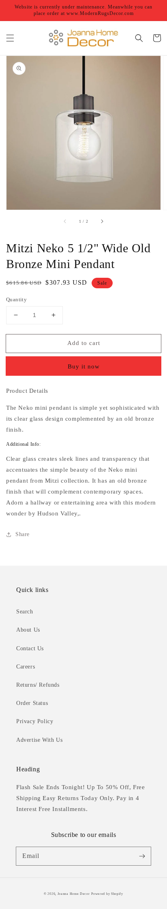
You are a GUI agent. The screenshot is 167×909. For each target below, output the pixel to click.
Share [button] (22, 534)
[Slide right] (102, 221)
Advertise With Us (39, 740)
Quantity (16, 299)
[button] (10, 38)
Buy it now (84, 366)
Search (24, 612)
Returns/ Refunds (38, 685)
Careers (25, 667)
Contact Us (30, 648)
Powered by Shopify (107, 894)
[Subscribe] (142, 856)
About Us (28, 630)
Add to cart (83, 343)
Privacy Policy (34, 721)
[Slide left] (65, 221)
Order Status (32, 703)
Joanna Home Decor (74, 894)
